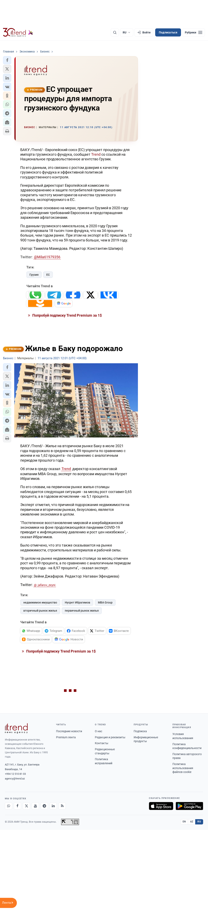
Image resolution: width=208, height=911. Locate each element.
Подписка (140, 731)
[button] (7, 60)
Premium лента (66, 737)
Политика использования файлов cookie (182, 768)
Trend (96, 154)
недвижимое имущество (40, 602)
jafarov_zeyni (46, 585)
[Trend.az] (18, 32)
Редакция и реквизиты (110, 737)
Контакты (101, 743)
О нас (98, 731)
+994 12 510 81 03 (15, 773)
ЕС (48, 274)
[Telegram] (44, 806)
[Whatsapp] (8, 806)
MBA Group (105, 602)
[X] (26, 806)
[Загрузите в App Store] (161, 806)
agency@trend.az (15, 778)
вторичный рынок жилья (40, 610)
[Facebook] (17, 806)
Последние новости (69, 731)
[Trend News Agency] (16, 728)
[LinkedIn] (53, 806)
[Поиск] (115, 32)
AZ (191, 821)
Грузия (34, 274)
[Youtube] (35, 806)
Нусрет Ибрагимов (77, 602)
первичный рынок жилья (82, 610)
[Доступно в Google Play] (189, 806)
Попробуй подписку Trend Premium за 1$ (66, 315)
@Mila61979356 (47, 257)
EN (184, 821)
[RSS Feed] (62, 806)
